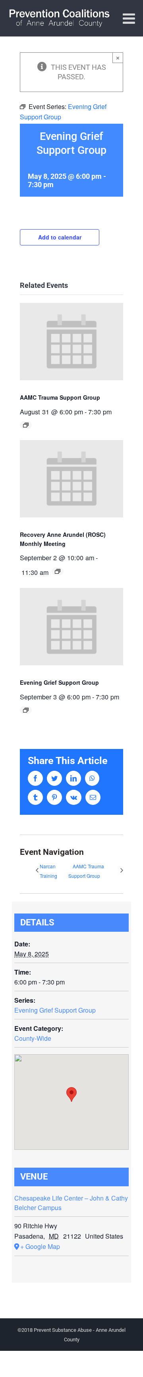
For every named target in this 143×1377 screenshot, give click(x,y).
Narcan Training (48, 871)
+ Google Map (40, 1246)
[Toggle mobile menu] (130, 18)
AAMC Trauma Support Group (60, 397)
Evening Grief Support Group (59, 682)
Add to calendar (59, 237)
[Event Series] (26, 425)
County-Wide (32, 1038)
